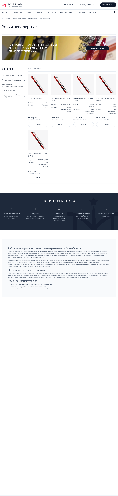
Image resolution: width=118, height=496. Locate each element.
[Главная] (3, 18)
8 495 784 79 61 (69, 5)
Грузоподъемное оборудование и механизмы (12, 85)
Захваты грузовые (8, 91)
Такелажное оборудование (12, 80)
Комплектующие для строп (12, 76)
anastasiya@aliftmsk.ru (87, 5)
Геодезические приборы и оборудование (11, 96)
